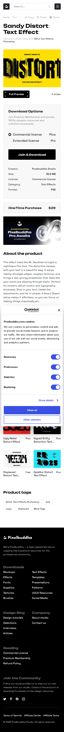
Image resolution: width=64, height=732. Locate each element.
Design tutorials (13, 617)
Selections (9, 623)
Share (56, 17)
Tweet (43, 17)
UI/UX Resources (42, 593)
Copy (31, 17)
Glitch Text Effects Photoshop (22, 501)
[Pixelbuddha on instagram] (23, 699)
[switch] (55, 366)
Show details (46, 400)
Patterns (37, 587)
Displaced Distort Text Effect (10, 474)
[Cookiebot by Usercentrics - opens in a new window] (28, 310)
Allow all (32, 410)
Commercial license (44, 179)
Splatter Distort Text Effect (43, 474)
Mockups (9, 572)
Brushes (8, 598)
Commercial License (15, 653)
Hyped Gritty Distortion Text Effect (43, 440)
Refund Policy (12, 663)
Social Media (40, 598)
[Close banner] (59, 310)
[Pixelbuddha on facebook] (17, 699)
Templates (38, 577)
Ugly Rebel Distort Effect (11, 440)
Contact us (39, 623)
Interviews (9, 628)
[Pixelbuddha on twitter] (4, 699)
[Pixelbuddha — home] (6, 6)
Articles (8, 633)
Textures (8, 593)
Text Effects (19, 17)
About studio (40, 617)
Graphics (8, 587)
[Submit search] (49, 6)
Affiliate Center (32, 715)
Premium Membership (16, 658)
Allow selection (32, 419)
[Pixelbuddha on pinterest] (11, 699)
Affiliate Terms (51, 715)
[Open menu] (57, 6)
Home (6, 17)
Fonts (7, 582)
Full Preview (16, 94)
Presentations (40, 582)
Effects (7, 577)
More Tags (39, 508)
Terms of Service (12, 715)
